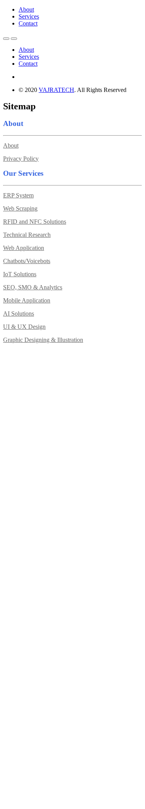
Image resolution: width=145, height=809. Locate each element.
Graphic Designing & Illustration (43, 340)
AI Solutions (18, 313)
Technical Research (27, 234)
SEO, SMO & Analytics (32, 287)
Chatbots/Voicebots (26, 261)
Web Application (23, 248)
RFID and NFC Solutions (34, 221)
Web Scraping (20, 208)
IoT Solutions (19, 274)
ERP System (18, 195)
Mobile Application (26, 300)
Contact (28, 23)
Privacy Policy (21, 158)
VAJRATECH (56, 90)
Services (29, 16)
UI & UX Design (24, 326)
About (26, 9)
